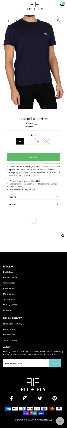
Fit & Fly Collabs (10, 304)
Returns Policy (9, 334)
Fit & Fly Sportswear (42, 420)
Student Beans (9, 299)
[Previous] (8, 20)
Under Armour (9, 288)
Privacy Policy (9, 329)
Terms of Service (10, 340)
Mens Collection (10, 277)
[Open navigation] (5, 6)
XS (20, 141)
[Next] (16, 20)
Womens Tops (9, 283)
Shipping (12, 197)
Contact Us (7, 310)
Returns (12, 204)
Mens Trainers (9, 294)
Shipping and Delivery (12, 324)
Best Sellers (8, 272)
